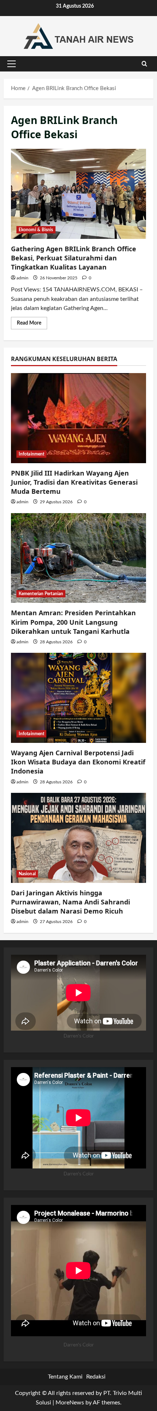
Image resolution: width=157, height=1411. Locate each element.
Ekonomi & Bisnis (36, 230)
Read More (32, 324)
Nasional (27, 874)
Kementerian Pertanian (41, 594)
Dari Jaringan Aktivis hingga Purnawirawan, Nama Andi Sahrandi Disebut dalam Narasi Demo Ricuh (70, 901)
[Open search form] (144, 64)
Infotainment (31, 454)
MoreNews (69, 1403)
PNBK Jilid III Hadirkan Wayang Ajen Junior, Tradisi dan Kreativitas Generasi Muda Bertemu (74, 482)
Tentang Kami (65, 1377)
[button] (11, 63)
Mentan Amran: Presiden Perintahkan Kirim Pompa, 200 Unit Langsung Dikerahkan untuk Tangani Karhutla (73, 621)
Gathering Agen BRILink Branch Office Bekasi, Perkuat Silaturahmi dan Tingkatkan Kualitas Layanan (78, 194)
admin (22, 278)
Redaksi (96, 1377)
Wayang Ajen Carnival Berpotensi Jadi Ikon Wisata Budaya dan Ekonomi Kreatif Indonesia (78, 761)
